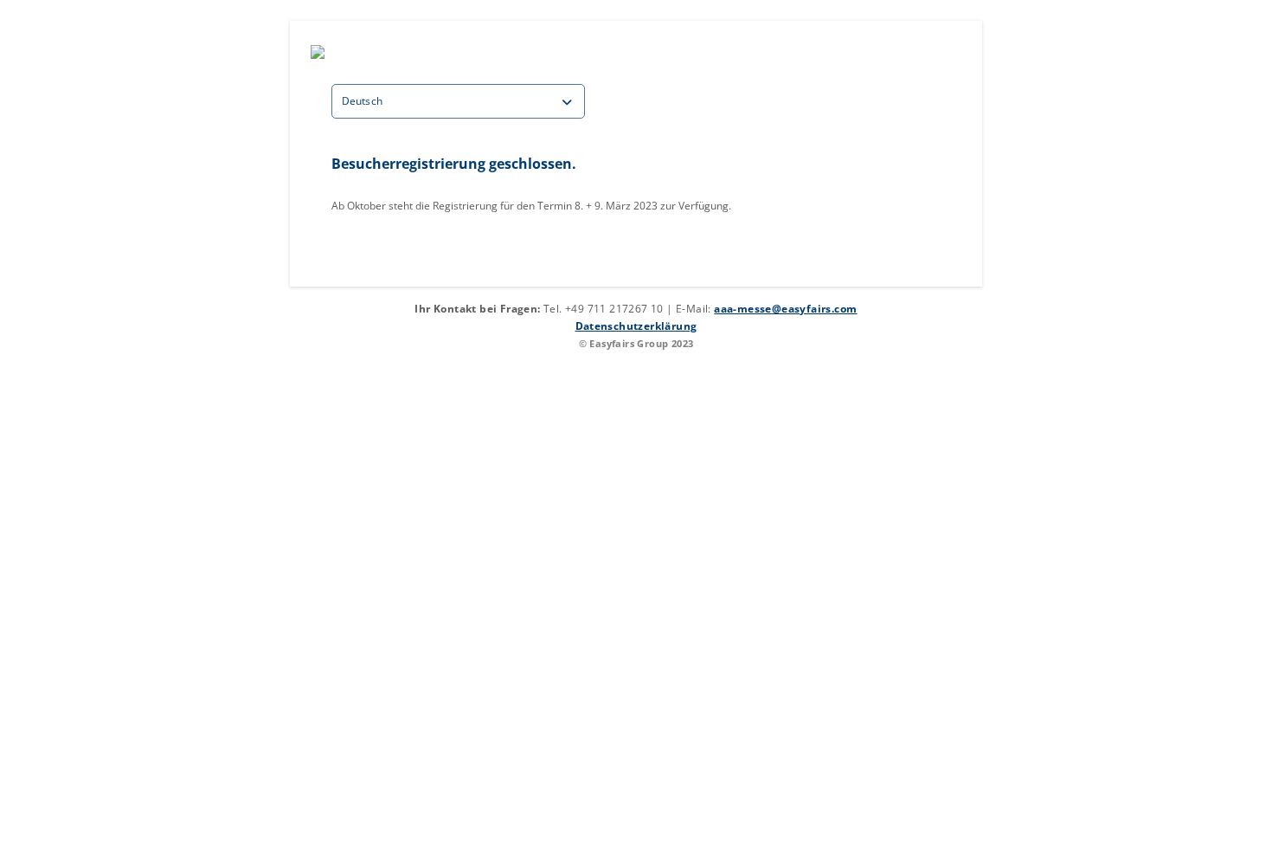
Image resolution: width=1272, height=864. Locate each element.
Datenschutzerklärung (636, 326)
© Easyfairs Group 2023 (636, 343)
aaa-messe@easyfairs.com (785, 308)
